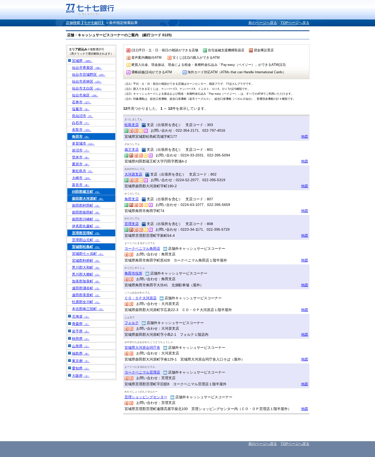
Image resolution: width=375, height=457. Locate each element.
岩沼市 (81, 150)
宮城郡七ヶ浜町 (88, 254)
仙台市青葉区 (87, 68)
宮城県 (82, 61)
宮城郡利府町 (86, 260)
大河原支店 (133, 174)
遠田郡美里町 (86, 295)
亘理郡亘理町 (86, 233)
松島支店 (131, 125)
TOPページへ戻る (295, 23)
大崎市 (81, 178)
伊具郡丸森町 (86, 226)
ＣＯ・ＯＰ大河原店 (140, 298)
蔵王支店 (131, 149)
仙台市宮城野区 (89, 74)
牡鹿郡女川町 (86, 302)
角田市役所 (133, 273)
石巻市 (81, 102)
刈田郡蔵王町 (86, 192)
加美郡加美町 (86, 281)
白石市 (81, 123)
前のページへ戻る (262, 23)
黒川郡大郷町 (86, 274)
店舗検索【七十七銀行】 (85, 23)
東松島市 (82, 171)
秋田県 (81, 339)
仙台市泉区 (85, 95)
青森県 (81, 324)
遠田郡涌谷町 (86, 288)
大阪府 (81, 376)
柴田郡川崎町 (86, 219)
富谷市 (81, 185)
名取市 (81, 130)
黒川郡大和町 (86, 267)
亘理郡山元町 (86, 240)
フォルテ (131, 323)
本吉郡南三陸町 (88, 309)
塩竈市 (81, 109)
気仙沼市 (82, 116)
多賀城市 (83, 143)
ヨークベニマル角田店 (142, 248)
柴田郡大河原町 (88, 198)
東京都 (81, 361)
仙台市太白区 (87, 88)
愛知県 (81, 368)
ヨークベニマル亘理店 (142, 372)
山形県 (81, 346)
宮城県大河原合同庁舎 (142, 347)
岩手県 (81, 331)
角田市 (81, 136)
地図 (304, 136)
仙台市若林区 (87, 81)
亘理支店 (131, 224)
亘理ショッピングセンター (145, 397)
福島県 (81, 353)
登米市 (81, 157)
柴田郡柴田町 (86, 212)
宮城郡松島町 (86, 247)
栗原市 (81, 164)
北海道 (81, 316)
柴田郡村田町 (86, 205)
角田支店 (131, 199)
